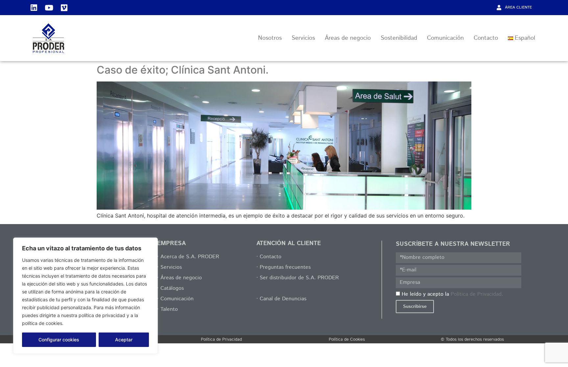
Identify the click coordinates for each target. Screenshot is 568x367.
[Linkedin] (33, 7)
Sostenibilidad (399, 38)
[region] (85, 296)
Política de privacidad (89, 323)
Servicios (303, 38)
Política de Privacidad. (477, 294)
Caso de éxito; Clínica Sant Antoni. (183, 69)
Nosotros (270, 38)
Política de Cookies (347, 339)
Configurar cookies (58, 339)
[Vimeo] (64, 7)
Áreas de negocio (348, 38)
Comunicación (445, 38)
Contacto (486, 38)
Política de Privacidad (221, 339)
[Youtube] (49, 7)
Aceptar (123, 339)
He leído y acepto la (452, 294)
